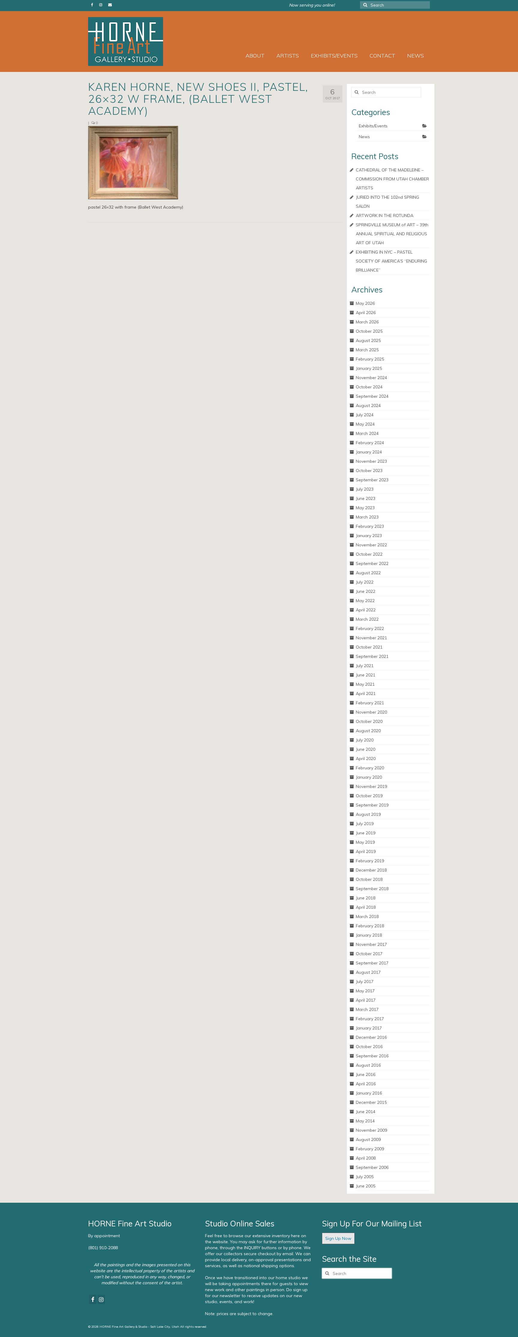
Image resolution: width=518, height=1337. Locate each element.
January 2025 (369, 368)
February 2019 (370, 860)
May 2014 (365, 1121)
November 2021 (371, 637)
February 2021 (370, 703)
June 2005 (365, 1186)
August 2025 (368, 340)
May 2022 (365, 600)
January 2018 (369, 935)
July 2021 (365, 665)
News (364, 136)
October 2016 (369, 1046)
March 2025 (367, 349)
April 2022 (366, 610)
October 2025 (369, 331)
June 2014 (365, 1111)
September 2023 (372, 480)
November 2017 (371, 944)
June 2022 (365, 591)
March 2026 (367, 322)
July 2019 (365, 823)
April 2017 (366, 1000)
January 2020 (369, 777)
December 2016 (371, 1037)
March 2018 (367, 916)
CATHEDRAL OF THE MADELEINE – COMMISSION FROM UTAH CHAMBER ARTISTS (392, 179)
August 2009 (368, 1139)
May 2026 (365, 303)
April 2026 (366, 312)
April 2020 (366, 758)
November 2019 (371, 786)
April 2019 (366, 851)
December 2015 (371, 1102)
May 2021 (365, 684)
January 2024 (369, 452)
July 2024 (365, 414)
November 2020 (371, 712)
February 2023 (370, 526)
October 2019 (369, 795)
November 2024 (371, 377)
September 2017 (372, 963)
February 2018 (370, 925)
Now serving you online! (312, 5)
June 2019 (365, 833)
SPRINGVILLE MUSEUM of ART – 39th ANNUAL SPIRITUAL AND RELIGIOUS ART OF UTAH (392, 233)
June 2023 (365, 498)
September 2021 (372, 656)
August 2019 (368, 814)
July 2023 (365, 489)
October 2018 (369, 879)
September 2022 (372, 563)
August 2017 (368, 972)
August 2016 (368, 1065)
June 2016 (365, 1074)
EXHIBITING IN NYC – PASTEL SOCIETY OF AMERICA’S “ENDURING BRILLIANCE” (391, 261)
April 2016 (366, 1083)
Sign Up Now (338, 1238)
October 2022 (369, 554)
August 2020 (368, 730)
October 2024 (369, 387)
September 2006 (372, 1167)
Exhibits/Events (373, 126)
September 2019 (372, 805)
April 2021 (366, 693)
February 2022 (370, 628)
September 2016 (372, 1056)
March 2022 (367, 619)
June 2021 (365, 675)
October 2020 (369, 721)
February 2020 (370, 768)
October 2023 (369, 470)
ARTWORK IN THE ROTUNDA (384, 215)
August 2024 (368, 405)
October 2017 (369, 953)
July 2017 (365, 981)
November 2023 (371, 461)
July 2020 (365, 740)
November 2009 (371, 1130)
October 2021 (369, 647)
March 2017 (367, 1009)
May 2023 (365, 507)
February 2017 (370, 1018)
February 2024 (370, 442)
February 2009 (370, 1148)
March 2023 (367, 517)
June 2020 (365, 749)
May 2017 (365, 991)
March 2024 (367, 433)
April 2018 (366, 907)
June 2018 (365, 898)
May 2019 (365, 842)
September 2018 (372, 888)
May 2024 (365, 424)
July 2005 (365, 1176)
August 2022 (368, 572)
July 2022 (365, 582)
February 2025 (370, 359)
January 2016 (369, 1093)
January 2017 (369, 1028)
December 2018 (371, 870)
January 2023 (369, 535)
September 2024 (372, 396)
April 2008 (366, 1158)
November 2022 (371, 545)
